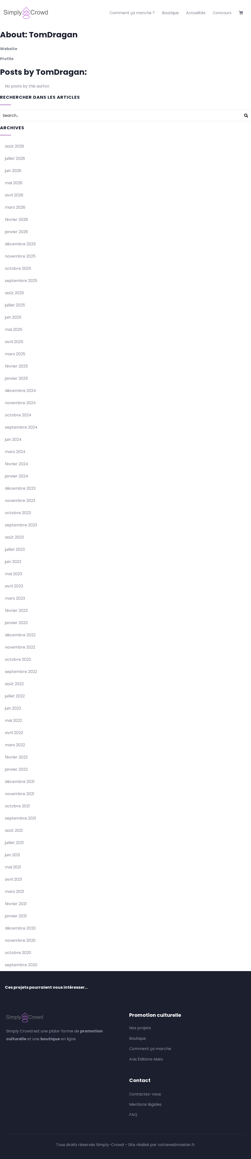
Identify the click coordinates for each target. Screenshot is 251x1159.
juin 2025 (13, 317)
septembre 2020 (21, 965)
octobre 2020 (18, 952)
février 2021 (16, 904)
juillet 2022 (15, 696)
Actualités (195, 13)
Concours (222, 13)
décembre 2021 (20, 781)
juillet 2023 (15, 549)
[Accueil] (26, 13)
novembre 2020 (20, 940)
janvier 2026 (16, 232)
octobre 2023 (18, 513)
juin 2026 (13, 170)
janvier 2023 (16, 623)
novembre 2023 (20, 500)
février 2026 (16, 219)
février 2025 (16, 366)
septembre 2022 (21, 671)
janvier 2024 (16, 476)
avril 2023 (14, 586)
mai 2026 (13, 183)
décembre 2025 (20, 244)
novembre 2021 (19, 794)
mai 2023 (13, 574)
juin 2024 (13, 439)
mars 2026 (15, 207)
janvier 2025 (16, 378)
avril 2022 (14, 733)
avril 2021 (13, 879)
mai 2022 (13, 720)
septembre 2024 (21, 427)
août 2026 (14, 146)
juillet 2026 (15, 158)
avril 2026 (14, 195)
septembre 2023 (21, 525)
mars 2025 (15, 354)
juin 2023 (13, 561)
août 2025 (14, 293)
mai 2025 (13, 329)
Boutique (170, 13)
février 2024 (16, 464)
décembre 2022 (20, 635)
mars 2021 (14, 891)
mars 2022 (15, 745)
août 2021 (14, 830)
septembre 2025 (21, 280)
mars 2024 (15, 452)
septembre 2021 (20, 818)
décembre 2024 (20, 390)
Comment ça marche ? (132, 13)
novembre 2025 (20, 256)
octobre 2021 (17, 806)
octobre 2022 (18, 659)
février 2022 (16, 757)
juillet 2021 (14, 842)
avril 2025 (14, 342)
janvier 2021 (16, 916)
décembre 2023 (20, 488)
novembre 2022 (20, 647)
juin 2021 (12, 855)
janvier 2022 (16, 769)
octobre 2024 (18, 415)
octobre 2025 (18, 268)
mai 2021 (13, 867)
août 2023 (14, 537)
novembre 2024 (20, 403)
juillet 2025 (15, 305)
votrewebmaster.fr (176, 1145)
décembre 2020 (20, 928)
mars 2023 (15, 598)
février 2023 (16, 610)
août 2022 (14, 684)
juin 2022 (13, 708)
